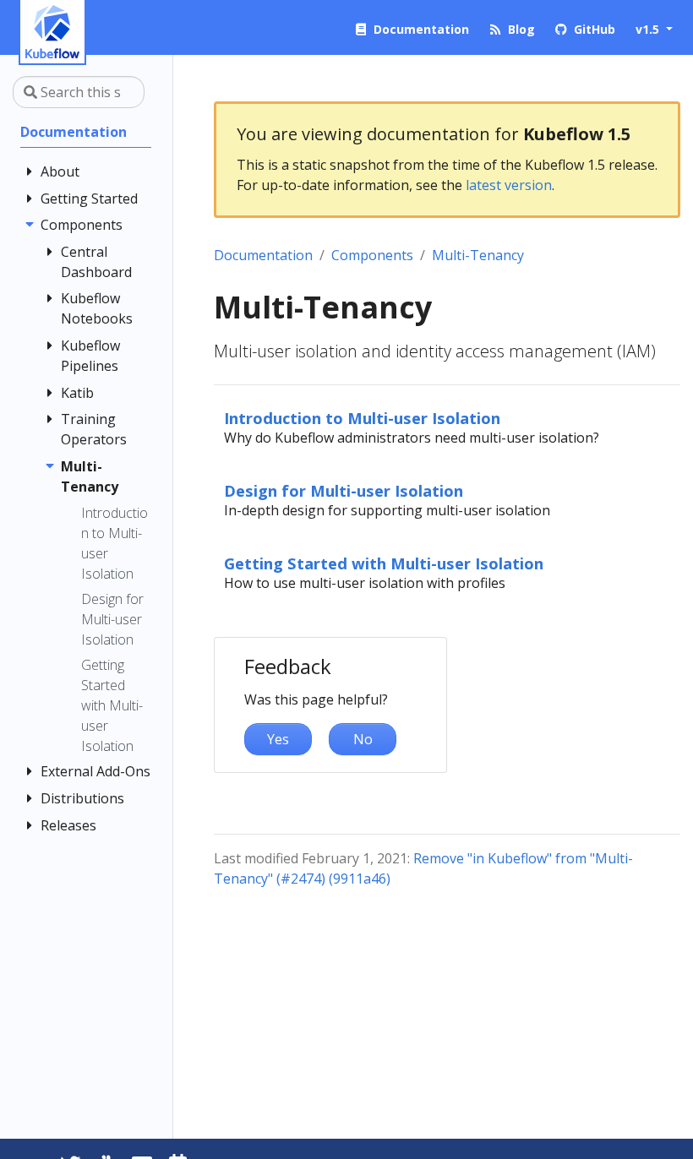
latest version (509, 185)
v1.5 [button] (649, 29)
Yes (278, 739)
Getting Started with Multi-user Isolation (383, 563)
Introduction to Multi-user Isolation (362, 417)
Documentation (263, 255)
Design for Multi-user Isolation (343, 490)
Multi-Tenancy (478, 255)
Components (372, 255)
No (363, 739)
